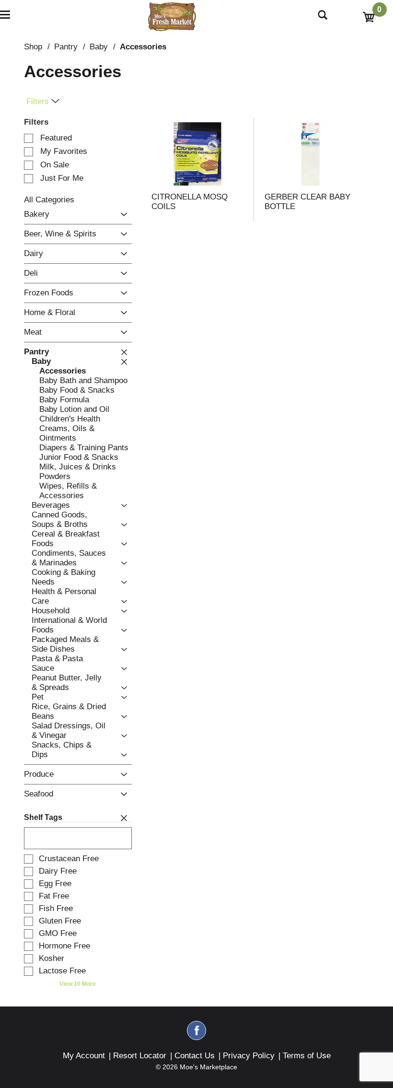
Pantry (66, 46)
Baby (99, 46)
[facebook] (196, 1035)
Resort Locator (139, 1055)
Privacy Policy (249, 1055)
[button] (121, 214)
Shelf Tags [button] (43, 817)
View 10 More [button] (77, 984)
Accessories (143, 46)
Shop (33, 46)
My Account (84, 1055)
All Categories (49, 199)
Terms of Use (307, 1055)
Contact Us (194, 1055)
